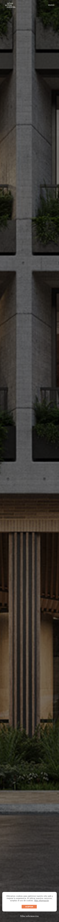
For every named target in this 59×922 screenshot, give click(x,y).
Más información (41, 901)
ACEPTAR (29, 907)
